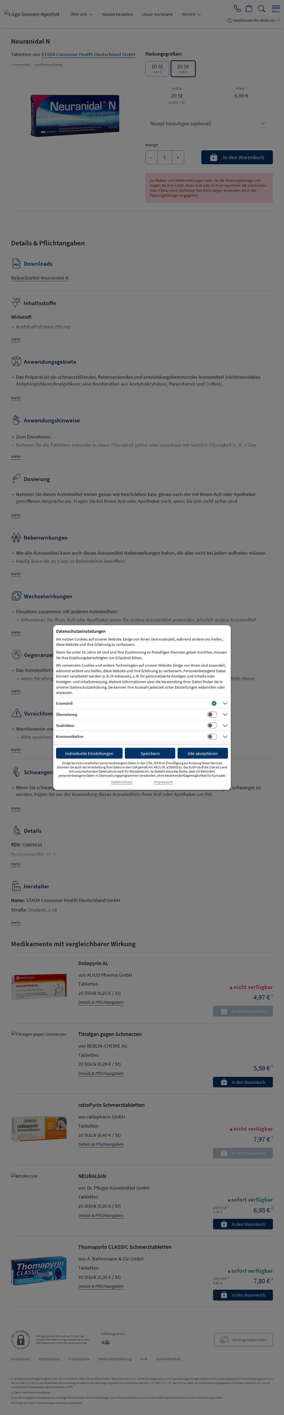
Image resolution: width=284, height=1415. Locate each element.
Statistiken (65, 725)
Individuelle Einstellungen (89, 753)
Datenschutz (121, 782)
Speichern (150, 753)
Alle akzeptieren (203, 753)
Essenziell (64, 703)
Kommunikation (69, 736)
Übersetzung (66, 714)
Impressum (163, 782)
